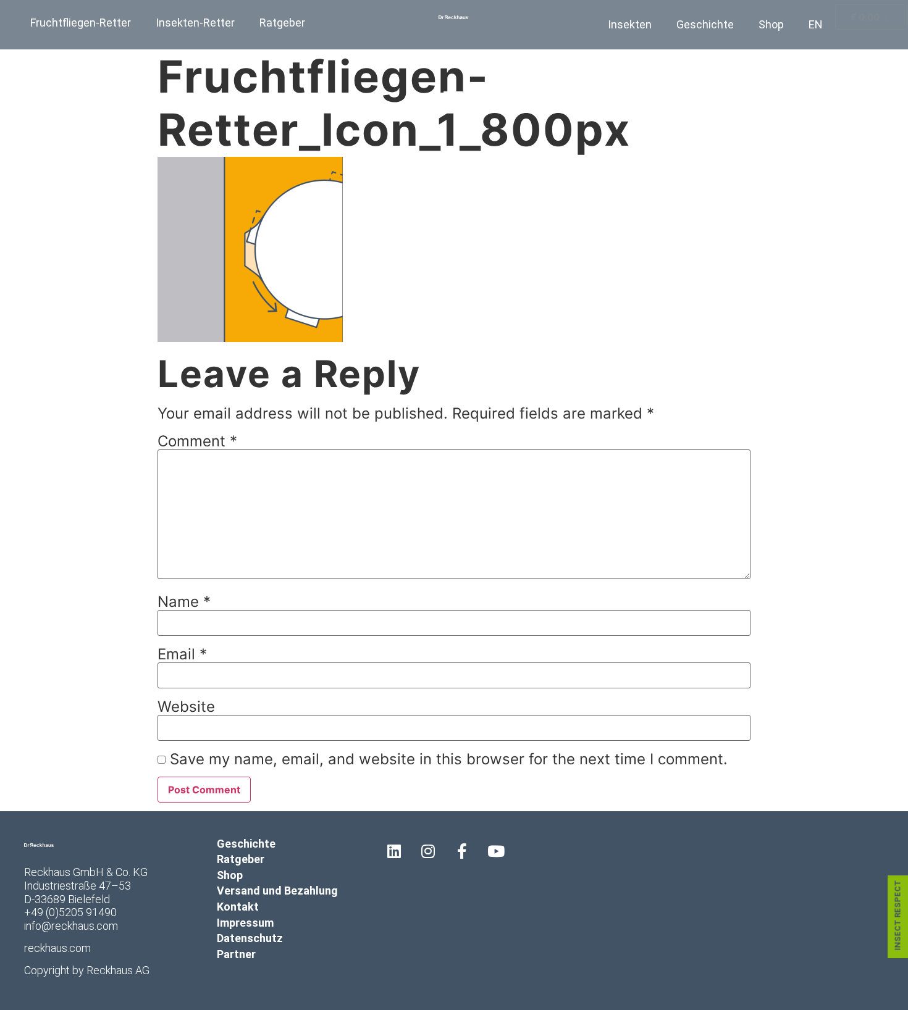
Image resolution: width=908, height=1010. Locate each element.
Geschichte (705, 24)
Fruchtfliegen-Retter (80, 22)
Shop (771, 24)
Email (182, 654)
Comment (197, 441)
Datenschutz (250, 938)
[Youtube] (496, 851)
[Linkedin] (394, 851)
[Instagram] (428, 851)
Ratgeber (282, 22)
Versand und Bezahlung (277, 890)
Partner (236, 954)
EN (816, 24)
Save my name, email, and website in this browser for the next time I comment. (449, 759)
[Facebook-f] (462, 851)
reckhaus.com (57, 947)
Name (184, 602)
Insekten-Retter (195, 22)
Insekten (630, 24)
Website (186, 706)
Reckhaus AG (117, 970)
